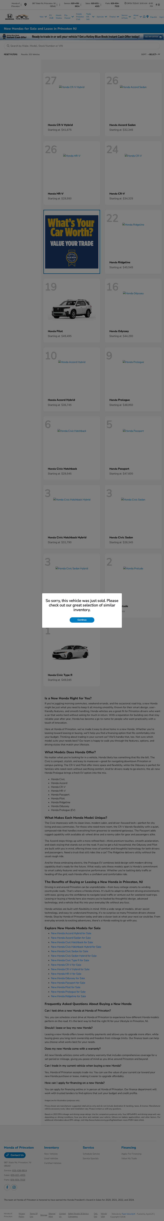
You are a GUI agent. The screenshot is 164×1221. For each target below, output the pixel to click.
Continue (82, 619)
